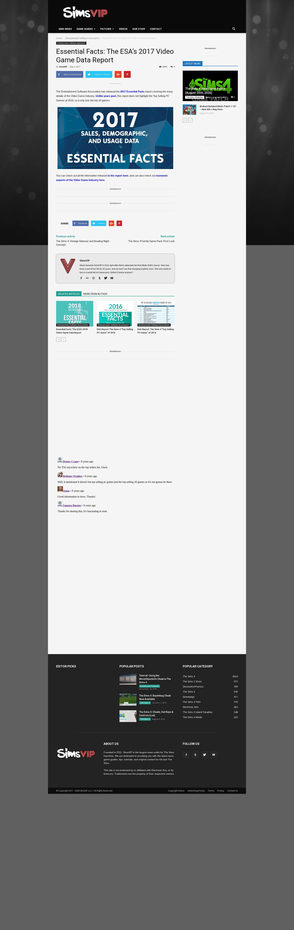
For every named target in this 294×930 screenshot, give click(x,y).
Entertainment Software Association (71, 43)
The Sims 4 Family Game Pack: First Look (151, 241)
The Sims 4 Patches (194, 97)
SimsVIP (63, 66)
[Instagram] (94, 278)
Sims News (65, 28)
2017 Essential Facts (132, 91)
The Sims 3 (189, 691)
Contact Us (232, 790)
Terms (211, 790)
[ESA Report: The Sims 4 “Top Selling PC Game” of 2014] (156, 313)
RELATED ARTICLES (68, 294)
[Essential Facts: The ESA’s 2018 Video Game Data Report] (74, 313)
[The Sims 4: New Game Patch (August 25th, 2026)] (210, 86)
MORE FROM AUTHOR (95, 294)
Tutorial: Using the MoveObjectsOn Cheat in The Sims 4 (155, 679)
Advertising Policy (196, 790)
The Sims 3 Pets (192, 701)
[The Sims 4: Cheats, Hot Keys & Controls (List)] (127, 716)
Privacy (220, 790)
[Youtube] (113, 278)
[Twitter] (107, 278)
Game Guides (85, 28)
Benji (208, 97)
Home (59, 38)
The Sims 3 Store (192, 681)
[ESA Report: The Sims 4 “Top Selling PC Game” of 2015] (115, 313)
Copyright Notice (176, 790)
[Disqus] (115, 410)
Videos (123, 28)
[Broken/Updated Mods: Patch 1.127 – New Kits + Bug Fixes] (189, 110)
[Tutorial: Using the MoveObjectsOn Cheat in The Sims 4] (127, 680)
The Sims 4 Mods (192, 717)
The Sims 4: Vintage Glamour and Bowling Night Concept (82, 243)
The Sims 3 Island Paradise (197, 712)
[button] (234, 29)
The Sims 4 (145, 703)
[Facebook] (82, 278)
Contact (156, 28)
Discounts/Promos (193, 686)
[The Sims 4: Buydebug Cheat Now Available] (127, 700)
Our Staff (138, 28)
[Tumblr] (101, 278)
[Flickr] (88, 278)
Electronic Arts (191, 707)
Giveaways (188, 696)
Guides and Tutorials (149, 686)
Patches (105, 28)
